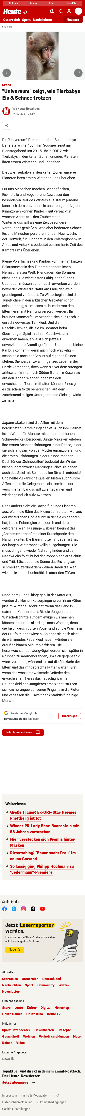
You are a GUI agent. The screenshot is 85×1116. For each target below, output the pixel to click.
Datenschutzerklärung (17, 1102)
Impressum (9, 1095)
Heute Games (12, 1014)
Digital (46, 1008)
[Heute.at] (12, 11)
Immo (33, 3)
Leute (18, 1008)
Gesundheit (10, 1037)
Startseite (7, 26)
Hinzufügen (69, 716)
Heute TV (54, 1014)
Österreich (11, 20)
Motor (77, 1037)
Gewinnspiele (44, 1030)
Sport (26, 20)
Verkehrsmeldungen (54, 1037)
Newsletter (11, 992)
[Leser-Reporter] (52, 11)
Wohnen (29, 1037)
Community (46, 985)
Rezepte (65, 1030)
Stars (6, 1008)
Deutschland (51, 979)
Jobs (51, 3)
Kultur (32, 1008)
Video (20, 1043)
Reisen (7, 1043)
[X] (14, 908)
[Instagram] (23, 908)
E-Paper (13, 3)
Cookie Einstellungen (16, 1109)
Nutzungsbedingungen (51, 1102)
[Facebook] (4, 908)
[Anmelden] (69, 11)
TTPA (55, 1095)
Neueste (73, 20)
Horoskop (62, 1008)
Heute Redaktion (28, 109)
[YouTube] (42, 908)
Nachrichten (11, 985)
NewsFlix (71, 3)
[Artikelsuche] (60, 11)
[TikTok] (33, 908)
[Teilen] (6, 126)
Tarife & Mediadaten (34, 1095)
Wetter (64, 985)
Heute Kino (34, 1014)
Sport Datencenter (16, 1030)
